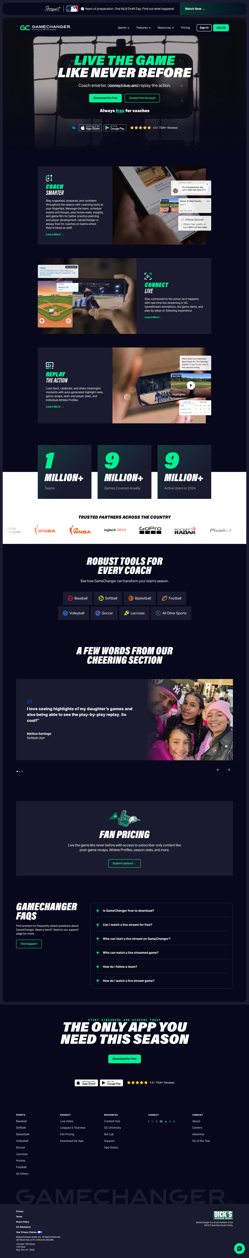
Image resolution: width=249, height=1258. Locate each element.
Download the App (72, 1141)
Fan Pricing (67, 1134)
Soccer (20, 1147)
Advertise (198, 1134)
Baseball (21, 1121)
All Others (22, 1174)
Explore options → (124, 863)
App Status (111, 1147)
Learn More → (55, 234)
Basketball (22, 1134)
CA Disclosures (23, 1227)
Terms (19, 1216)
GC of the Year (201, 1141)
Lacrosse (22, 1154)
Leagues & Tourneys (72, 1127)
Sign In (204, 27)
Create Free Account (142, 98)
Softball (21, 1127)
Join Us (221, 27)
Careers (197, 1127)
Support (109, 1141)
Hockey (20, 1160)
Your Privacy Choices (26, 1232)
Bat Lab (109, 1134)
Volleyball (22, 1141)
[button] (124, 27)
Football (21, 1167)
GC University (112, 1127)
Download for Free (105, 98)
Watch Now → (195, 9)
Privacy (20, 1211)
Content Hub (112, 1121)
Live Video (66, 1121)
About (196, 1121)
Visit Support (28, 944)
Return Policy (22, 1222)
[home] (45, 27)
